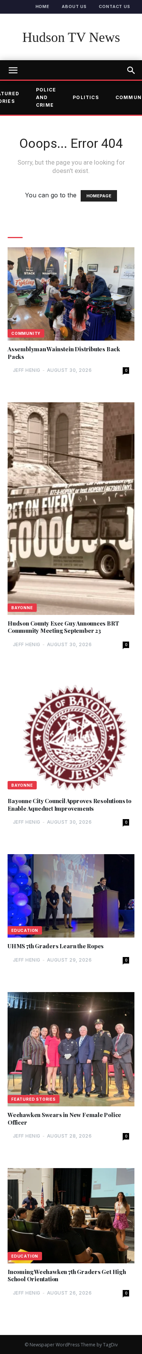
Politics (86, 97)
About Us (74, 6)
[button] (131, 70)
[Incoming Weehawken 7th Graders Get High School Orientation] (71, 1215)
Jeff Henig (27, 370)
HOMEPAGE (98, 195)
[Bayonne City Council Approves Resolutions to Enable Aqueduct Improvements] (71, 735)
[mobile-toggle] (13, 70)
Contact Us (114, 6)
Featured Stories (33, 1099)
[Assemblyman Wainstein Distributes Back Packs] (71, 294)
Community (26, 333)
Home (43, 6)
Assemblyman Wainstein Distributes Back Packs (64, 353)
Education (24, 930)
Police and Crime (46, 97)
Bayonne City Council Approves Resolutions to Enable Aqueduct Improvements (69, 804)
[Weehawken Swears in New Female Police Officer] (71, 1049)
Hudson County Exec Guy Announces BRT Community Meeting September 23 (63, 627)
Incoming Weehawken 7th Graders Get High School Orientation (67, 1275)
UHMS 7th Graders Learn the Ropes (56, 946)
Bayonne (22, 607)
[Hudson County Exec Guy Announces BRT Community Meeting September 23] (71, 508)
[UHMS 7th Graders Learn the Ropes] (71, 896)
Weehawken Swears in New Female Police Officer (64, 1118)
